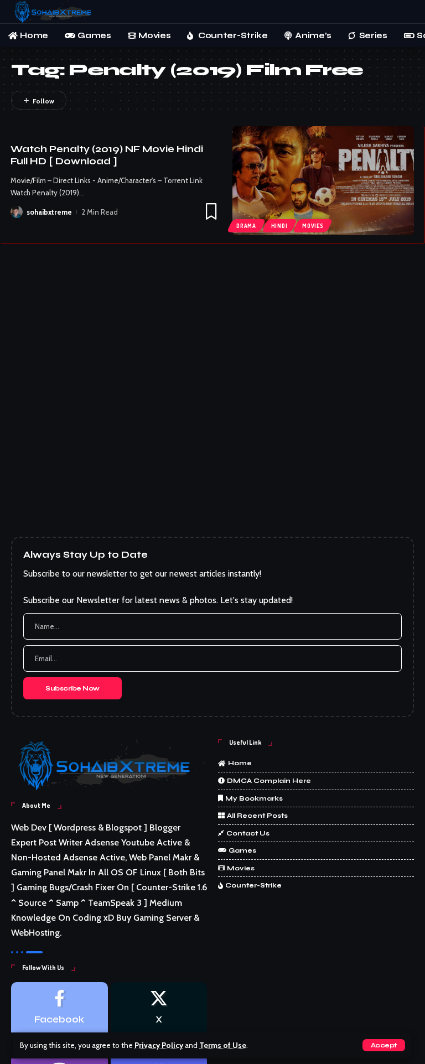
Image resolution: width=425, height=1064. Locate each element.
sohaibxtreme (49, 211)
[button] (383, 1045)
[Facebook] (59, 1016)
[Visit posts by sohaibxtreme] (17, 212)
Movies (312, 225)
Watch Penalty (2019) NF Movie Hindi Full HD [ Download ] (107, 155)
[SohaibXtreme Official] (55, 11)
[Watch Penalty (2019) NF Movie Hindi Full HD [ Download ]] (323, 180)
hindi (279, 225)
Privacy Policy (158, 1045)
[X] (159, 1016)
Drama (246, 225)
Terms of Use (222, 1045)
